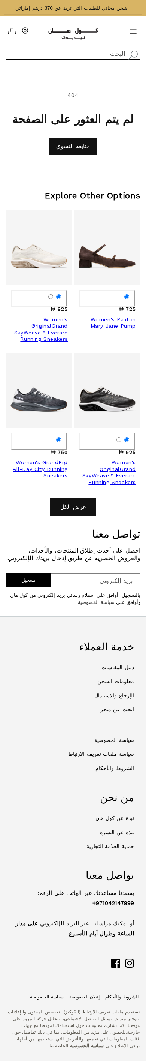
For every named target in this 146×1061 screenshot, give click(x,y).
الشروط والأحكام (114, 768)
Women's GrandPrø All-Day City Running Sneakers (40, 468)
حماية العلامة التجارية (110, 846)
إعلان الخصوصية (84, 997)
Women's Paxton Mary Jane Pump (113, 322)
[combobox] (73, 53)
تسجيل (28, 580)
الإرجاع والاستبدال (114, 695)
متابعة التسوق (73, 146)
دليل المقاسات (117, 667)
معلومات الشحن (115, 681)
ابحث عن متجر (117, 709)
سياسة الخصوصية (96, 602)
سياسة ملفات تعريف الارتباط (101, 754)
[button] (137, 28)
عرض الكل (73, 507)
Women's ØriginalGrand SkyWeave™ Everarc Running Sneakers (41, 329)
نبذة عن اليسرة (117, 832)
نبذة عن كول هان (114, 818)
